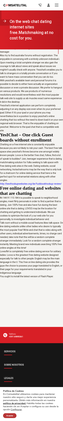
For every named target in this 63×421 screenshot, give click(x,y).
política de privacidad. (14, 403)
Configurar (16, 409)
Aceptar (9, 415)
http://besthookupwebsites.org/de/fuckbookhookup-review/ (31, 183)
